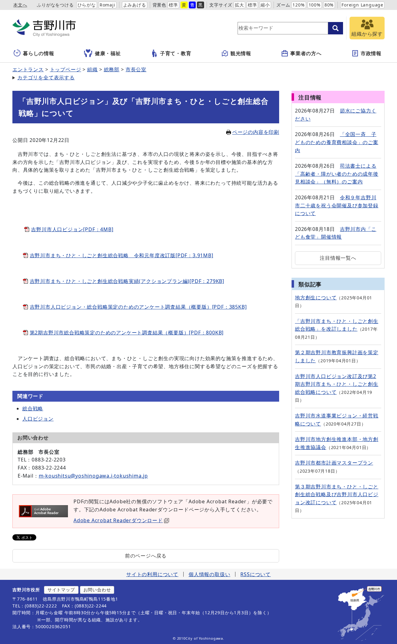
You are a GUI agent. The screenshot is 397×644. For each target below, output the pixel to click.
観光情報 (240, 53)
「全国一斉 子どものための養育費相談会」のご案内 (336, 142)
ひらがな (87, 5)
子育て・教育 (175, 53)
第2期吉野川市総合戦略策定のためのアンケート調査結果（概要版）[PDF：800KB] (127, 332)
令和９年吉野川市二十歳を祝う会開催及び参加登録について (336, 205)
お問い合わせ (97, 590)
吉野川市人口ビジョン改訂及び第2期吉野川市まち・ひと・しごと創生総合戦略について (336, 384)
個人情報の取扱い (209, 574)
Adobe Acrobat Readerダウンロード (118, 520)
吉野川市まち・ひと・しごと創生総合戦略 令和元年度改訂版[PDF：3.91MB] (121, 255)
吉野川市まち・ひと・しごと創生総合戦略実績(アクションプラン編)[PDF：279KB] (127, 281)
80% (329, 5)
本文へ (20, 5)
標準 (173, 5)
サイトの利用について (152, 574)
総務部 (111, 69)
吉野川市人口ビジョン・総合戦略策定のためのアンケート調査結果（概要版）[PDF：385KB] (138, 306)
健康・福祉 (108, 53)
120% (298, 5)
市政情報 (371, 53)
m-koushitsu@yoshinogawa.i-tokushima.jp (93, 475)
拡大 (239, 5)
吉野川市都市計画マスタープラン (334, 462)
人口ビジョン (38, 418)
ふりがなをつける (55, 5)
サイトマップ (61, 590)
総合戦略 (32, 408)
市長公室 (136, 69)
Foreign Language (362, 5)
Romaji (107, 5)
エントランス (28, 69)
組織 (92, 69)
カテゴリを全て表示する (46, 77)
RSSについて (255, 574)
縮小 (265, 5)
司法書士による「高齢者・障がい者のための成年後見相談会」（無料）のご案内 (336, 173)
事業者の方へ (306, 53)
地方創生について (316, 297)
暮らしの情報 (38, 53)
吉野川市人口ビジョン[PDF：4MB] (72, 229)
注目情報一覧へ (338, 257)
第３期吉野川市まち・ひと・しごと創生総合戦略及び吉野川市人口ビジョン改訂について (336, 494)
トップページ (65, 69)
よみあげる (134, 5)
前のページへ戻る (146, 555)
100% (315, 5)
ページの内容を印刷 (255, 132)
